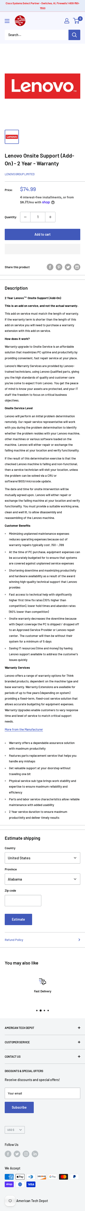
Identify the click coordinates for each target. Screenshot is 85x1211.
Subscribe (19, 1107)
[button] (42, 249)
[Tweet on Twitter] (68, 267)
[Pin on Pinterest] (59, 267)
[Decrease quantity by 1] (25, 217)
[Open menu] (7, 21)
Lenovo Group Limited (19, 174)
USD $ (10, 1129)
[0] (76, 21)
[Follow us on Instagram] (26, 1154)
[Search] (74, 35)
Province (11, 869)
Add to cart (42, 234)
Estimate (18, 919)
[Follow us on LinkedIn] (35, 1154)
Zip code (10, 890)
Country (10, 848)
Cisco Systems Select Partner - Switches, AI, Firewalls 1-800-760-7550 (42, 6)
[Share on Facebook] (50, 267)
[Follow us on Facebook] (8, 1154)
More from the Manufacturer (24, 729)
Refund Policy (14, 940)
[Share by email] (77, 267)
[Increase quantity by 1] (50, 217)
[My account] (66, 20)
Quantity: (11, 217)
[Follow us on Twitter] (17, 1154)
